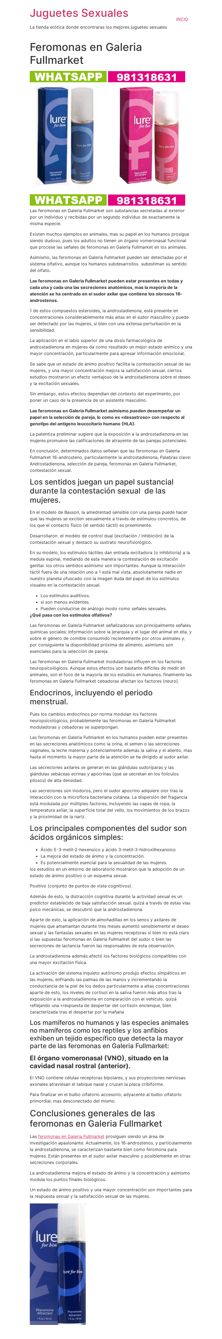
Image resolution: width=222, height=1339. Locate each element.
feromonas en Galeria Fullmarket (71, 1136)
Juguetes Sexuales (79, 12)
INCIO (182, 19)
